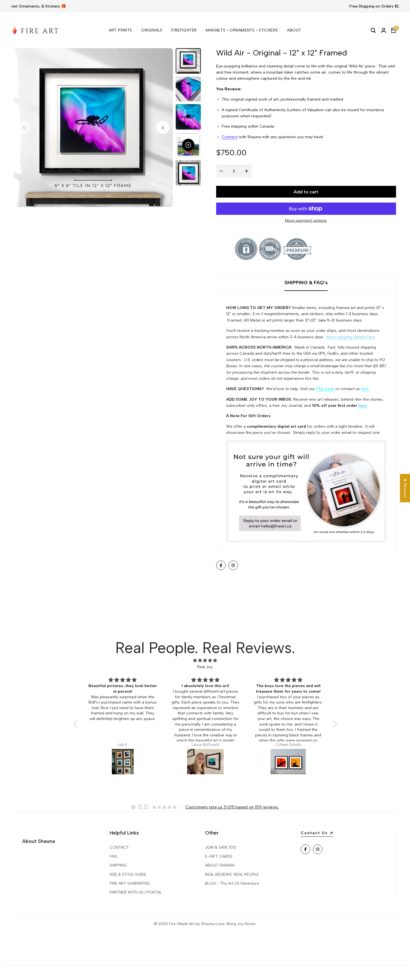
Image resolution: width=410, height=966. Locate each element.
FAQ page (325, 388)
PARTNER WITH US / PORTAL (136, 892)
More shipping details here (350, 337)
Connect (230, 137)
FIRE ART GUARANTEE (130, 883)
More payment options (306, 220)
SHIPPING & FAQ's (306, 282)
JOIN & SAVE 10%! (221, 847)
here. (362, 405)
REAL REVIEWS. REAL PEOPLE (232, 874)
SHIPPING (118, 865)
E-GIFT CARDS (218, 856)
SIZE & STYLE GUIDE (128, 874)
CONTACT (119, 847)
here (365, 388)
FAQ (113, 856)
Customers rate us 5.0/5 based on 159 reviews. (232, 807)
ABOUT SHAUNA (219, 865)
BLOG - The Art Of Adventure (232, 883)
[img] (205, 660)
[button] (76, 724)
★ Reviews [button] (405, 488)
